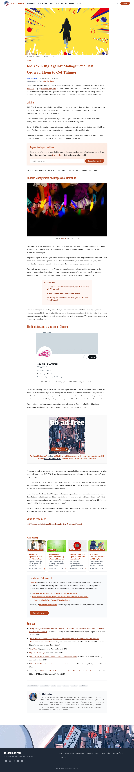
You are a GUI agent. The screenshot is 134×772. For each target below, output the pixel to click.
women (74, 686)
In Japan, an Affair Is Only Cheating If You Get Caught (51, 600)
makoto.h (63, 238)
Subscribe (46, 81)
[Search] (117, 3)
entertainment (32, 686)
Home (60, 753)
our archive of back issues (52, 458)
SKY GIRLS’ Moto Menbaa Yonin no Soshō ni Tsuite (49, 664)
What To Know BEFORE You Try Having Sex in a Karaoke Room (54, 593)
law (59, 686)
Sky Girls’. (34, 649)
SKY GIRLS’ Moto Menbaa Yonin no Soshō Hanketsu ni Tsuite (53, 656)
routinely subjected (48, 88)
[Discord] (22, 761)
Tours (51, 3)
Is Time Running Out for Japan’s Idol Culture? (64, 293)
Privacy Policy (105, 753)
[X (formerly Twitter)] (10, 761)
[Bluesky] (6, 761)
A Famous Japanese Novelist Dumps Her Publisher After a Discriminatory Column (60, 596)
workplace (83, 686)
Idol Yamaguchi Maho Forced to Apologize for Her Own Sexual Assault (67, 299)
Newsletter (30, 3)
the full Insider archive (48, 604)
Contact (79, 3)
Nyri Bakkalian (32, 78)
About (71, 3)
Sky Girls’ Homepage (37, 652)
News (29, 60)
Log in (52, 81)
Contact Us (62, 757)
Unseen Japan (12, 753)
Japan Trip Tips (61, 3)
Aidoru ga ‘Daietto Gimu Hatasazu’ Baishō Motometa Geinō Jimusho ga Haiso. (70, 671)
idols (53, 686)
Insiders (50, 456)
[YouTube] (18, 761)
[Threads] (14, 761)
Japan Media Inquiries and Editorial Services (81, 753)
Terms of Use (118, 753)
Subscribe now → (94, 161)
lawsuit (66, 686)
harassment (44, 686)
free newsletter (57, 155)
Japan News (42, 3)
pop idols (30, 88)
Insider (125, 3)
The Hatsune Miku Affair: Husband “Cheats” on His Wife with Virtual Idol (68, 288)
